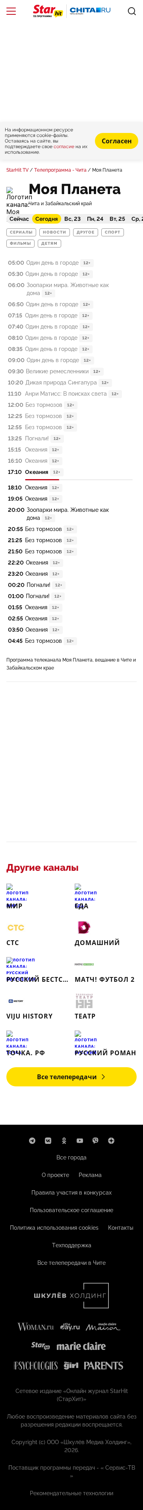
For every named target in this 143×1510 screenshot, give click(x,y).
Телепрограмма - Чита (60, 170)
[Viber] (96, 1140)
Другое (86, 232)
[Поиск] (132, 11)
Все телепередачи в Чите (71, 1263)
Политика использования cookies (54, 1228)
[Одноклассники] (64, 1140)
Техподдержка (71, 1245)
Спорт (112, 232)
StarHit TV (17, 170)
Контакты (120, 1228)
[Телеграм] (32, 1140)
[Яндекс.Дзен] (111, 1140)
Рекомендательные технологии (71, 1493)
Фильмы (20, 243)
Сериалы (21, 232)
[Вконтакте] (48, 1140)
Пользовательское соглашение (71, 1210)
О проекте (55, 1175)
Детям (49, 243)
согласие (64, 146)
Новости (54, 232)
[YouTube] (80, 1140)
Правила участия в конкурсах (71, 1192)
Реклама (90, 1175)
